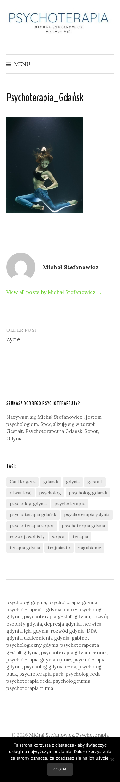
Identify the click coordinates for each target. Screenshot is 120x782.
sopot (58, 537)
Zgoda (60, 769)
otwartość (20, 493)
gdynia (73, 482)
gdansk (50, 482)
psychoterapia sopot (32, 526)
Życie (13, 339)
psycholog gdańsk (88, 493)
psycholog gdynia (28, 503)
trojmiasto (59, 547)
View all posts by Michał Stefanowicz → (54, 292)
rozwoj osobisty (27, 537)
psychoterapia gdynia (86, 514)
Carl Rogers (23, 482)
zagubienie (89, 547)
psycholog (50, 493)
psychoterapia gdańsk (33, 514)
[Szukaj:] (108, 64)
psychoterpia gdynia (83, 526)
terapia (80, 537)
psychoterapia (69, 503)
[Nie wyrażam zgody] (112, 759)
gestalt (94, 482)
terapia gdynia (25, 547)
